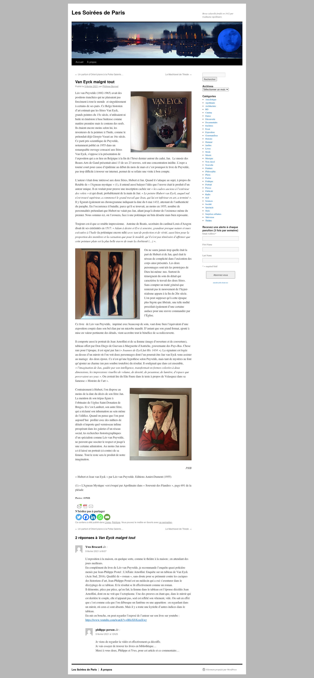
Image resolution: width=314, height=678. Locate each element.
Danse (208, 115)
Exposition (210, 132)
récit (207, 197)
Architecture (210, 105)
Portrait (208, 184)
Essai (207, 128)
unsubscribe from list (220, 283)
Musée (208, 155)
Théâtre (208, 220)
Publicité (209, 191)
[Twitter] (79, 517)
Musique (209, 158)
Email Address (209, 233)
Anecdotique (210, 99)
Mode (207, 151)
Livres (108, 522)
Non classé (210, 161)
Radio (207, 194)
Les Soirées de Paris (98, 12)
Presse (208, 187)
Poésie (208, 177)
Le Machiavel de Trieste (178, 74)
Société (208, 204)
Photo (207, 174)
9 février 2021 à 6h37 (95, 551)
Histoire (208, 138)
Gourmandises (211, 135)
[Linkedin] (93, 517)
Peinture (116, 522)
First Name (207, 244)
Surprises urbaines (213, 213)
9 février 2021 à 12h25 (107, 633)
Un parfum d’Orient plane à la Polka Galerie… (99, 74)
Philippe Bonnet (110, 86)
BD (206, 109)
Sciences (209, 200)
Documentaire (211, 122)
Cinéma (208, 112)
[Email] (107, 517)
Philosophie (210, 171)
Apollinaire (210, 102)
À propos (91, 62)
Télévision (209, 217)
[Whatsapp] (100, 517)
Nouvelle (209, 164)
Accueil (79, 62)
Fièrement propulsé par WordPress (221, 669)
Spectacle (209, 207)
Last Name (207, 255)
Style (207, 210)
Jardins (208, 145)
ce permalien (165, 522)
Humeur (208, 141)
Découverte (210, 119)
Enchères (209, 125)
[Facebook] (86, 517)
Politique (209, 181)
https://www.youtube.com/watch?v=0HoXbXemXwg (116, 620)
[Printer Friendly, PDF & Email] (85, 506)
